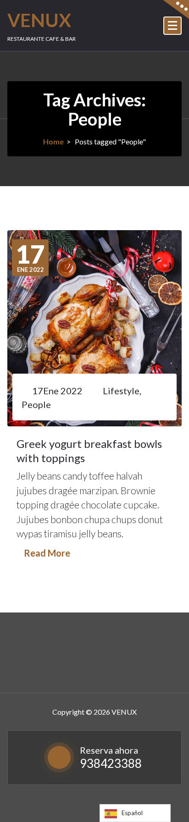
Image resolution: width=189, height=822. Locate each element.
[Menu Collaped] (172, 26)
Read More (47, 552)
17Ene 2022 (57, 390)
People (36, 404)
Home (53, 141)
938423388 (111, 763)
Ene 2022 (30, 257)
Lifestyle (121, 390)
